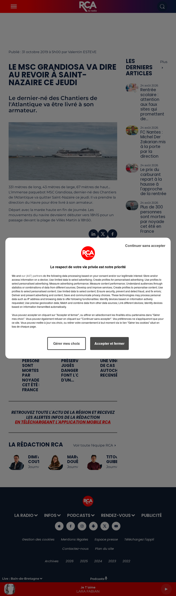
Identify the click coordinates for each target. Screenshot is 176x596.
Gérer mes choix (66, 343)
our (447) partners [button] (31, 275)
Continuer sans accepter (145, 245)
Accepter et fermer (109, 343)
